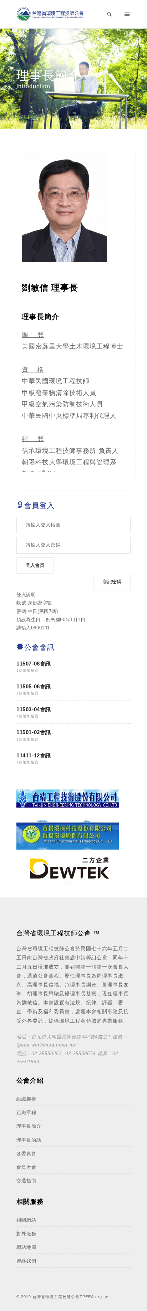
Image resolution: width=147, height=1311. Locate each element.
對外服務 (26, 1233)
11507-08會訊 (33, 664)
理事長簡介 (28, 1126)
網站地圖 (26, 1247)
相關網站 (26, 1220)
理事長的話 (28, 1140)
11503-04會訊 (33, 709)
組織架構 (26, 1099)
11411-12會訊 (33, 755)
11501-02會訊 (33, 732)
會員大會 (26, 1167)
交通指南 (26, 1180)
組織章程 (26, 1112)
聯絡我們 (26, 1260)
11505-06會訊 (33, 686)
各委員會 (26, 1153)
